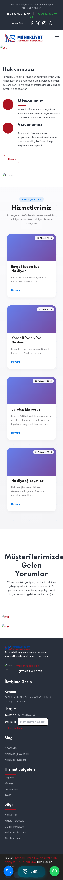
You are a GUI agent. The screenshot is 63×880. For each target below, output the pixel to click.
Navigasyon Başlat (33, 721)
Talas (8, 795)
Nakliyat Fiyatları (15, 760)
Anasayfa (11, 748)
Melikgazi (10, 783)
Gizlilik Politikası (14, 826)
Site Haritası (12, 838)
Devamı (15, 290)
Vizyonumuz (30, 125)
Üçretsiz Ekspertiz (25, 409)
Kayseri (9, 777)
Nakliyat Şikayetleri (27, 481)
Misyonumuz (30, 101)
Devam (12, 159)
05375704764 (26, 715)
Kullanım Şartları (15, 832)
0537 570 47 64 (20, 13)
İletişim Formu (16, 728)
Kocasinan (11, 789)
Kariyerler (11, 814)
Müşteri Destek (14, 820)
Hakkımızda (18, 69)
